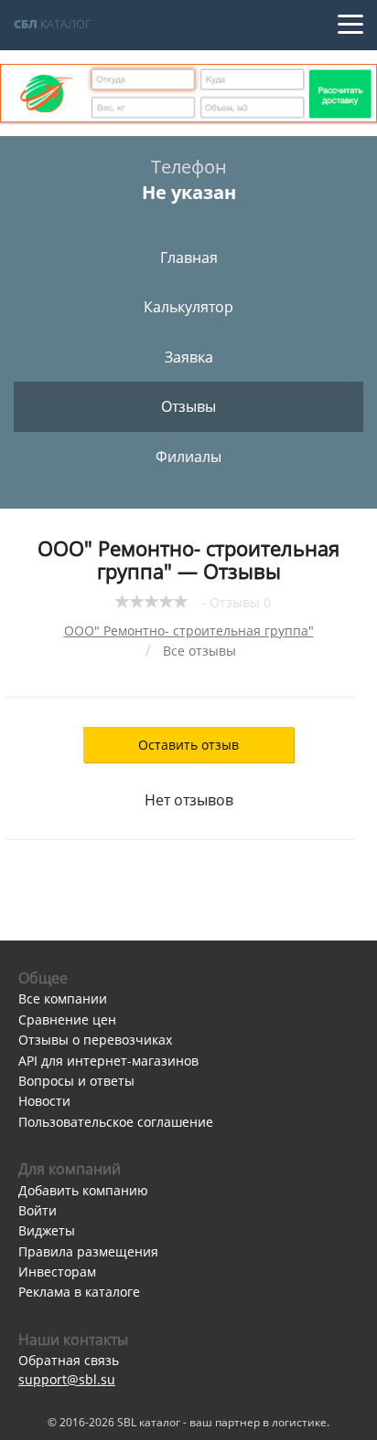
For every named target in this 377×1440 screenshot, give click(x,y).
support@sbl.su (66, 1379)
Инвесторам (57, 1271)
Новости (44, 1100)
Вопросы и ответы (76, 1080)
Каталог (53, 24)
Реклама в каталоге (79, 1291)
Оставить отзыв (188, 744)
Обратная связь (68, 1360)
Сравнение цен (67, 1019)
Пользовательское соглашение (115, 1121)
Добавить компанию (83, 1190)
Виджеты (46, 1230)
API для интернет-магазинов (108, 1060)
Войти (37, 1210)
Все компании (62, 998)
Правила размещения (88, 1251)
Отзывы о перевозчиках (95, 1039)
